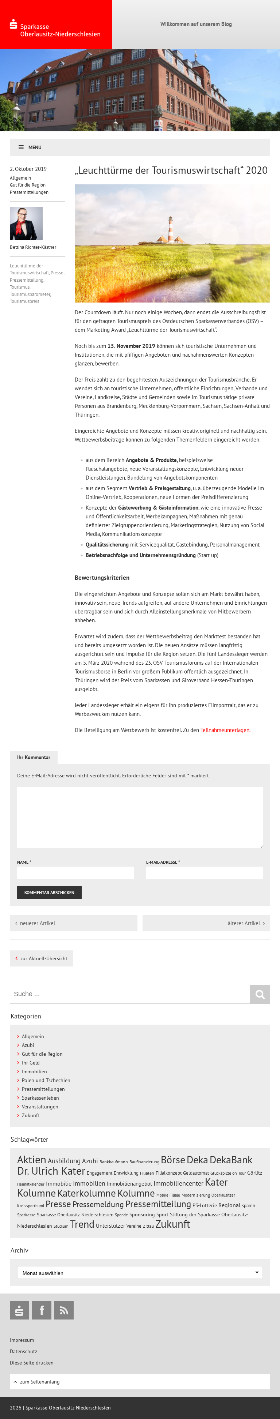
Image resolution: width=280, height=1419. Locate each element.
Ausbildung (64, 1160)
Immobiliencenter (178, 1183)
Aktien (31, 1159)
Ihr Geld (31, 1062)
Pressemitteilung (26, 280)
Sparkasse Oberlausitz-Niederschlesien (75, 1215)
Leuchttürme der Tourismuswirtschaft (29, 269)
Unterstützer (110, 1225)
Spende (121, 1214)
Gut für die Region (28, 185)
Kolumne (136, 1193)
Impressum (22, 1340)
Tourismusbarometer (30, 294)
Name (24, 862)
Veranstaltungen (40, 1106)
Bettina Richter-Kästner (33, 247)
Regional (229, 1205)
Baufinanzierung (144, 1161)
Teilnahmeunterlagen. (225, 730)
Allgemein (20, 178)
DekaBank (231, 1159)
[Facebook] (41, 1310)
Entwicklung (126, 1173)
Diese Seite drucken (32, 1362)
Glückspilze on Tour (228, 1173)
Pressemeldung (98, 1204)
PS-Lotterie (204, 1205)
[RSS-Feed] (64, 1310)
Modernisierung (196, 1195)
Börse (173, 1159)
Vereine (134, 1226)
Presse (57, 273)
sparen (248, 1205)
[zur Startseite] (56, 24)
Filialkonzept (169, 1173)
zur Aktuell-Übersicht (43, 958)
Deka (197, 1159)
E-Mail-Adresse (163, 862)
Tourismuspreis (24, 301)
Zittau (148, 1226)
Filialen (147, 1173)
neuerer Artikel (37, 923)
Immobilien (34, 1071)
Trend (82, 1224)
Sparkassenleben (40, 1098)
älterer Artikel (244, 923)
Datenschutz (23, 1351)
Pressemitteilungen (29, 192)
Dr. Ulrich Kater (51, 1171)
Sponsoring (142, 1214)
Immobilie (58, 1183)
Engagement (99, 1173)
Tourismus (20, 287)
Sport (162, 1214)
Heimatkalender (30, 1184)
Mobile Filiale (168, 1195)
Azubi (28, 1045)
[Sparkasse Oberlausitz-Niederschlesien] (19, 1310)
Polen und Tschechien (46, 1080)
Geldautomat (196, 1173)
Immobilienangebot (129, 1183)
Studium (61, 1226)
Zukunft (30, 1115)
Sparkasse (26, 1214)
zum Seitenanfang (40, 1381)
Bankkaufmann (114, 1161)
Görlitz (254, 1173)
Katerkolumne (86, 1193)
